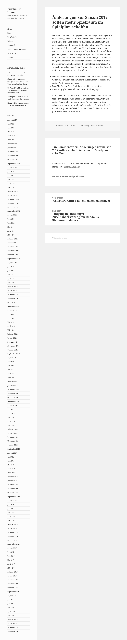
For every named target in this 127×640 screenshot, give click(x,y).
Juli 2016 (10, 600)
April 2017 (11, 564)
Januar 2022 (12, 338)
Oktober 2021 (12, 350)
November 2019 (13, 441)
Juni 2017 (10, 556)
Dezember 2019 (13, 437)
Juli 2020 (10, 409)
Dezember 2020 (13, 389)
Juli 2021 (10, 362)
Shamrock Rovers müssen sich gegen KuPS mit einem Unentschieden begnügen (17, 81)
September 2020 (13, 401)
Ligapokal (11, 45)
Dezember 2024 (13, 199)
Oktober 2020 (12, 397)
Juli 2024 (10, 219)
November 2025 (13, 156)
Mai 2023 (10, 274)
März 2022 (11, 330)
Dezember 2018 (13, 485)
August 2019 (12, 453)
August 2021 (12, 358)
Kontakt (10, 57)
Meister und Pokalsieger (16, 49)
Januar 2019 (12, 481)
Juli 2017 (10, 552)
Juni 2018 (10, 508)
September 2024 (13, 211)
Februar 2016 (12, 619)
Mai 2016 (10, 607)
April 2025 (11, 183)
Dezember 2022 (13, 294)
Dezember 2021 (13, 342)
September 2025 (13, 163)
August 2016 (12, 596)
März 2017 (11, 568)
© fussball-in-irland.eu (60, 238)
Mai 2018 (10, 512)
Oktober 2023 (12, 255)
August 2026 (12, 120)
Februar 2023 (12, 286)
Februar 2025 (12, 191)
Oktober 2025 (12, 159)
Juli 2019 (10, 457)
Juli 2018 (10, 504)
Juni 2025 (10, 175)
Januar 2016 (12, 623)
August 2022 (12, 310)
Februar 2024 (12, 239)
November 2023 (13, 251)
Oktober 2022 (12, 302)
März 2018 (11, 520)
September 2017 (13, 544)
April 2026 (11, 136)
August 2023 (12, 263)
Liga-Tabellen (12, 37)
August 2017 (12, 548)
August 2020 (12, 405)
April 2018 (11, 516)
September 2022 (13, 306)
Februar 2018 (12, 524)
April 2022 (11, 326)
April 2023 (11, 278)
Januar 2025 (12, 195)
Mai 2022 (10, 322)
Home (9, 29)
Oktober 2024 (12, 207)
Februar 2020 (12, 429)
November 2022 (13, 298)
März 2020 (11, 425)
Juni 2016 (10, 604)
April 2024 (11, 231)
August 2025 (12, 167)
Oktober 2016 (12, 588)
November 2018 (13, 489)
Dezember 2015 (13, 627)
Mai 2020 (10, 417)
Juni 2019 (10, 461)
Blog (9, 33)
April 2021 (11, 374)
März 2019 (11, 473)
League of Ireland (96, 125)
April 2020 (11, 421)
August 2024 (12, 215)
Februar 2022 (12, 334)
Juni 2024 (10, 223)
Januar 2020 (12, 433)
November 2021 (13, 346)
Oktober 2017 (12, 540)
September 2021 (13, 354)
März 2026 (11, 140)
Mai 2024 (10, 227)
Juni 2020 (10, 413)
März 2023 (11, 282)
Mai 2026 (10, 132)
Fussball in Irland (14, 10)
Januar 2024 (12, 243)
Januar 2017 (12, 576)
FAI (81, 125)
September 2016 (13, 592)
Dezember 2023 (13, 247)
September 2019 (13, 449)
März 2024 (11, 235)
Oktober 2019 (12, 445)
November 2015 (13, 631)
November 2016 (13, 584)
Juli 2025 (10, 171)
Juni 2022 (10, 318)
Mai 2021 (10, 370)
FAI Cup (86, 125)
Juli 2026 (10, 124)
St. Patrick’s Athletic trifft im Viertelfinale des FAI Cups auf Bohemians (18, 90)
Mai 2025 (10, 179)
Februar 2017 (12, 572)
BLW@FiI (74, 125)
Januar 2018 (12, 528)
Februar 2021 (12, 382)
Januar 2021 (12, 385)
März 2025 (11, 187)
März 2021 (11, 378)
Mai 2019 (10, 465)
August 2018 (12, 500)
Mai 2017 (10, 560)
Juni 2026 (10, 128)
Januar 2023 (12, 290)
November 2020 (13, 393)
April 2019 (11, 469)
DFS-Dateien (12, 53)
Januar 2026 (12, 148)
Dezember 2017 (13, 532)
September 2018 (13, 496)
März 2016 (11, 615)
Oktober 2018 (12, 493)
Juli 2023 (10, 267)
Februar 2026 (12, 144)
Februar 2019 (12, 477)
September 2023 (13, 259)
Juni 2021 (10, 366)
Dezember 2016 (13, 580)
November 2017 (13, 536)
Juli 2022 (10, 314)
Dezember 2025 (13, 152)
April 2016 (11, 611)
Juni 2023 (10, 270)
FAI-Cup (10, 41)
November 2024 (13, 203)
